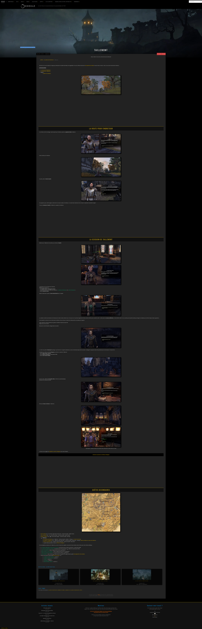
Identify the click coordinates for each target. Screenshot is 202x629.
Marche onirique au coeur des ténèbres (88, 540)
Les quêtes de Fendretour (49, 59)
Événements (76, 1)
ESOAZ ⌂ (4, 1)
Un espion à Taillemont (47, 540)
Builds (22, 1)
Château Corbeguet (60, 542)
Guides (27, 1)
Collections (34, 1)
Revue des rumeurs (47, 607)
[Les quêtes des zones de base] (100, 574)
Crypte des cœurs (56, 555)
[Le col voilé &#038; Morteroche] (142, 574)
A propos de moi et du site (155, 612)
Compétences (10, 1)
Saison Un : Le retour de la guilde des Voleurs (47, 613)
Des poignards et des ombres (79, 554)
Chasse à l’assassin (46, 541)
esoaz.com (104, 594)
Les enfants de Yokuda (47, 539)
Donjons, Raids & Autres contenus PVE (63, 1)
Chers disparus (43, 535)
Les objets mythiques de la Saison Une (47, 615)
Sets (17, 1)
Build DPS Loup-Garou (47, 618)
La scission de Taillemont (45, 71)
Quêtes (41, 1)
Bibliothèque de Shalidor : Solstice (47, 620)
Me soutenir (155, 617)
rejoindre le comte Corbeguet (54, 451)
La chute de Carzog (77, 539)
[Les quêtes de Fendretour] (58, 574)
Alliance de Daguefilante (28, 47)
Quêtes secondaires (47, 73)
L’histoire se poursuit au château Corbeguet (101, 454)
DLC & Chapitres (49, 1)
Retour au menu (5, 628)
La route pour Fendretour (45, 70)
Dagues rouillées (44, 536)
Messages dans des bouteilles (47, 610)
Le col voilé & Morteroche (141, 580)
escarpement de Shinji (89, 65)
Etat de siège (43, 533)
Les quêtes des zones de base (100, 580)
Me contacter (154, 614)
